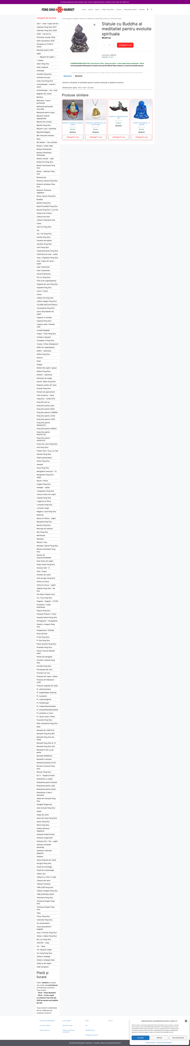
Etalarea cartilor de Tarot (46, 385)
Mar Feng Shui (42, 532)
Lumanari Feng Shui (44, 505)
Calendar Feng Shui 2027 (47, 27)
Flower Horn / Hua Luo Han (47, 451)
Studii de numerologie (45, 870)
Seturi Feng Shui (43, 822)
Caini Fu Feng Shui (44, 227)
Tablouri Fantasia (43, 884)
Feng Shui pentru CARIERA (47, 412)
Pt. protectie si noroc (45, 713)
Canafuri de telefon (44, 241)
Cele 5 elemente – (44, 270)
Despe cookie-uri (151, 1042)
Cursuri (119, 9)
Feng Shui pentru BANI (46, 409)
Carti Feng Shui (43, 247)
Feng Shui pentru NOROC (47, 429)
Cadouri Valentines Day (46, 220)
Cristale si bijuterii (44, 337)
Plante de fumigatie (44, 657)
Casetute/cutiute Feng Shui (47, 251)
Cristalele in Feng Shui (45, 341)
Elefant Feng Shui (43, 371)
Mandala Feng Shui (44, 522)
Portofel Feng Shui (44, 666)
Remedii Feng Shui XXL (46, 746)
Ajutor (97, 9)
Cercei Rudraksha (44, 274)
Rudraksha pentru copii (46, 786)
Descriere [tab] (68, 76)
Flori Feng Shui (42, 447)
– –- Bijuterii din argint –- (46, 57)
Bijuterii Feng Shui (44, 125)
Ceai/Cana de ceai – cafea (47, 254)
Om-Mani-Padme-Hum (46, 594)
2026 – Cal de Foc (44, 34)
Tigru (39, 913)
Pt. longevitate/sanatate (46, 706)
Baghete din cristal (44, 94)
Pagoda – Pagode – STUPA (47, 601)
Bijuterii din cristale (44, 122)
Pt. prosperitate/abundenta (47, 710)
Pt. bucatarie (42, 696)
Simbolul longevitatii (45, 838)
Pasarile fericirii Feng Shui (47, 617)
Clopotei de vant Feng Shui (47, 284)
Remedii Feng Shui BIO (46, 734)
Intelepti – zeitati (43, 488)
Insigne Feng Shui (44, 484)
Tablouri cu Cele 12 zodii (46, 877)
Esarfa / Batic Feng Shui (46, 382)
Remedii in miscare (44, 759)
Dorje (39, 361)
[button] (186, 1021)
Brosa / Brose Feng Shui (46, 196)
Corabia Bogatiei (43, 330)
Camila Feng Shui (43, 237)
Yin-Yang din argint (44, 950)
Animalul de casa (43, 77)
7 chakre (40, 60)
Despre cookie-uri (45, 1030)
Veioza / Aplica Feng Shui (47, 936)
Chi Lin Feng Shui (43, 277)
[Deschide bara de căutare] (151, 9)
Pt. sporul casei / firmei (46, 717)
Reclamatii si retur (67, 1025)
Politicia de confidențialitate (47, 1020)
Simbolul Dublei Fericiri (46, 834)
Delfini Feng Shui (43, 354)
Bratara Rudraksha (44, 149)
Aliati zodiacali (42, 67)
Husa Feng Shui (43, 468)
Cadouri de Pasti (43, 217)
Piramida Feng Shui (44, 647)
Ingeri (39, 54)
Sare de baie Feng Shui (46, 808)
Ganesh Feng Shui (44, 454)
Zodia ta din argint (44, 963)
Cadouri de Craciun (44, 213)
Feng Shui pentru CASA (46, 416)
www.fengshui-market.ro (84, 1043)
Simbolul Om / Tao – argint (47, 841)
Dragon (39, 365)
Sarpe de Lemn (43, 815)
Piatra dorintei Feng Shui (46, 644)
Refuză (159, 1038)
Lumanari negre (43, 508)
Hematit (40, 465)
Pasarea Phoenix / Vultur (46, 614)
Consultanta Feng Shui (46, 308)
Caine (39, 223)
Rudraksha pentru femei (46, 789)
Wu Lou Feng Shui (44, 939)
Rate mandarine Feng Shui (47, 723)
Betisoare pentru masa (46, 112)
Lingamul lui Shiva (44, 501)
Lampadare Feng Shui (45, 491)
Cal (38, 230)
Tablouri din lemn (43, 881)
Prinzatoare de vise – (45, 670)
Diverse (40, 358)
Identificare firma (90, 1030)
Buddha (76, 19)
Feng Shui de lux (43, 402)
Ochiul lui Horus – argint (46, 585)
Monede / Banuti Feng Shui (47, 546)
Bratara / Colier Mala (45, 146)
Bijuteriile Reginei (43, 132)
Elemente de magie (44, 378)
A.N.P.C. (110, 1020)
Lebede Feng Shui (44, 498)
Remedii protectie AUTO (46, 763)
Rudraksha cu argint (45, 779)
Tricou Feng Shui (43, 916)
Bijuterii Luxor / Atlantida (46, 129)
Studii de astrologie (44, 867)
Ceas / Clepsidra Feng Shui (47, 258)
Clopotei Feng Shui (44, 288)
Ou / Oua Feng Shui (44, 598)
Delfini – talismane (44, 351)
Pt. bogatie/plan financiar (47, 693)
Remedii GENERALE (44, 756)
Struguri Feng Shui (44, 863)
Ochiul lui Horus (43, 582)
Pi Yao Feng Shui (43, 640)
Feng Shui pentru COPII (46, 419)
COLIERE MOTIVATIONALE (47, 305)
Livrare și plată (67, 1020)
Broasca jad (41, 177)
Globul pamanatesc (44, 458)
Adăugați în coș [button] (72, 137)
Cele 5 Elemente (43, 267)
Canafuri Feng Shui (44, 244)
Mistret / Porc (42, 542)
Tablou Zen (41, 874)
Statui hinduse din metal (46, 860)
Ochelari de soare (44, 575)
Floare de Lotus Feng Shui (47, 444)
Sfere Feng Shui (43, 825)
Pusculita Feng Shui (44, 720)
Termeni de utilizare (45, 1025)
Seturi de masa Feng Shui (47, 818)
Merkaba (40, 539)
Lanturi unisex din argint (46, 494)
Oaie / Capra (42, 571)
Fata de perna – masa (45, 395)
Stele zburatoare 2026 (46, 41)
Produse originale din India (47, 686)
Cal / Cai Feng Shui (44, 234)
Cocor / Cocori (42, 291)
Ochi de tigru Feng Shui (46, 578)
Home (84, 9)
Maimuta (40, 515)
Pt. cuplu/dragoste (44, 699)
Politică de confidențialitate (164, 1042)
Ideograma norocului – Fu (47, 471)
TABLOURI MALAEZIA (45, 894)
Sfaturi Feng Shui (108, 9)
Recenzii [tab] (78, 76)
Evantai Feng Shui (44, 388)
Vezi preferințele (178, 1038)
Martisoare (41, 535)
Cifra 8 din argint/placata (46, 281)
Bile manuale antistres (45, 135)
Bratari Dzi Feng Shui (45, 162)
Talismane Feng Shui (45, 898)
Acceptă (140, 1038)
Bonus (90, 9)
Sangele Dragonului (44, 804)
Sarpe (39, 811)
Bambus (40, 97)
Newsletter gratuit (130, 9)
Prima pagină (67, 19)
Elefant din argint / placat (47, 368)
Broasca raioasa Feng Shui (47, 181)
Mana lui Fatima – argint (46, 518)
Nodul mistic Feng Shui (46, 565)
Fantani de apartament (46, 392)
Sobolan (40, 857)
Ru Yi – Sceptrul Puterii (46, 775)
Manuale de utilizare (45, 529)
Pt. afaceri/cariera (44, 689)
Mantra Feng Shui (44, 525)
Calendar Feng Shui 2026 (47, 30)
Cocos (39, 294)
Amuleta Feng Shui (44, 74)
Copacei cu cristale (44, 318)
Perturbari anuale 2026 (46, 37)
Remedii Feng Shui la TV (46, 743)
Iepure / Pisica (42, 481)
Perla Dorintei (42, 634)
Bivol (38, 139)
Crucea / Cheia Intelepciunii (47, 344)
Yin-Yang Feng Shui (44, 953)
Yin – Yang (41, 946)
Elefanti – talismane (44, 375)
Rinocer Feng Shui (44, 772)
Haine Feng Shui (43, 461)
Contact (141, 9)
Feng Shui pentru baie (45, 406)
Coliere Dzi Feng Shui (45, 298)
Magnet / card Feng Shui (46, 512)
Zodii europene (43, 967)
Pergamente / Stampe (45, 630)
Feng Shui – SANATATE (46, 399)
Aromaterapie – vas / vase (47, 90)
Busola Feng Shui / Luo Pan (47, 210)
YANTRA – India (43, 943)
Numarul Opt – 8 (43, 568)
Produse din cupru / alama (47, 676)
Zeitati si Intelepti (43, 957)
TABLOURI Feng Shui (45, 887)
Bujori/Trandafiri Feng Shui (47, 206)
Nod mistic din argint (45, 561)
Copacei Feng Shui (44, 321)
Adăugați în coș (125, 45)
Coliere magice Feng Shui (47, 301)
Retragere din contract (92, 1035)
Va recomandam (43, 923)
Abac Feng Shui (43, 64)
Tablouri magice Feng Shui (47, 891)
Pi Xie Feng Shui (43, 637)
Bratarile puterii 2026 (45, 50)
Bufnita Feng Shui (44, 203)
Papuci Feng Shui (43, 611)
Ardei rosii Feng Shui (45, 81)
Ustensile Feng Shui (44, 920)
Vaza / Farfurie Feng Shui (47, 933)
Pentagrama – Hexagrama (47, 621)
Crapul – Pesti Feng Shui (46, 334)
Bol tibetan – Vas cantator (47, 142)
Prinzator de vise (43, 673)
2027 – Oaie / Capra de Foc (47, 24)
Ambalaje (40, 71)
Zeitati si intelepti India (46, 960)
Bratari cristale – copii (45, 159)
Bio (86, 1025)
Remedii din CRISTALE (45, 730)
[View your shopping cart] (148, 9)
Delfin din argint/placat (46, 347)
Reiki (38, 727)
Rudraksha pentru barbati (47, 782)
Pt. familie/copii (43, 703)
